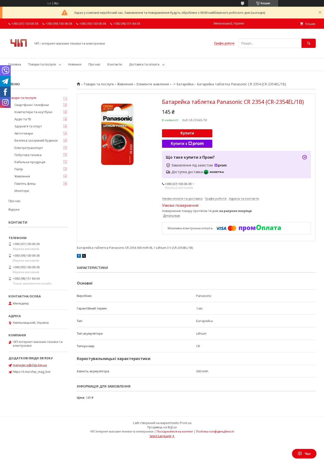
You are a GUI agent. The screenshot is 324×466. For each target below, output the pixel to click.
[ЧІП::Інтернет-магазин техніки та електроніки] (19, 52)
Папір (18, 169)
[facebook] (79, 256)
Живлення (125, 84)
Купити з (179, 144)
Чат (308, 454)
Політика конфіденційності (215, 431)
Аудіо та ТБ (22, 119)
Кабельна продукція (29, 162)
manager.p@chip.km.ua (30, 365)
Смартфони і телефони (31, 105)
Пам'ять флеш (25, 183)
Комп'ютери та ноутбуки (33, 112)
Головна (15, 64)
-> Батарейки (183, 84)
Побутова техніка (28, 155)
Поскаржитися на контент (175, 431)
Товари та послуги (42, 64)
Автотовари (23, 133)
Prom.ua (185, 423)
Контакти (114, 64)
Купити (187, 133)
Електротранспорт (28, 148)
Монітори (21, 191)
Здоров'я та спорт (28, 126)
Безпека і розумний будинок (36, 140)
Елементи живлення (152, 84)
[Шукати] (308, 43)
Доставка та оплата (144, 64)
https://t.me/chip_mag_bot (31, 372)
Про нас (94, 64)
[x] (84, 256)
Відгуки (14, 209)
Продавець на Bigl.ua (162, 427)
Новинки (74, 64)
